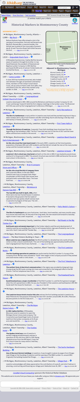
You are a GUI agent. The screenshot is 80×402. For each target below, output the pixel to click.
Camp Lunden (14, 76)
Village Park (62, 361)
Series (55, 11)
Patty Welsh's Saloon (66, 206)
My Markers (9, 7)
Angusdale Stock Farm (19, 57)
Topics (61, 11)
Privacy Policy (46, 388)
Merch (50, 7)
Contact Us (74, 388)
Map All (4, 21)
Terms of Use (57, 388)
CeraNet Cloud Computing (23, 373)
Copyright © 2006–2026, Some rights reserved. (25, 388)
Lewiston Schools (64, 151)
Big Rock (13, 37)
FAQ (35, 7)
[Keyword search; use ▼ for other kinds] (73, 7)
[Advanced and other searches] (76, 7)
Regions (68, 11)
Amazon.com (60, 376)
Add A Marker (20, 7)
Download (75, 23)
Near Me (39, 11)
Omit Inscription (30, 15)
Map (18, 50)
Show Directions (18, 15)
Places (75, 11)
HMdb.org (14, 3)
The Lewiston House (66, 288)
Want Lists (47, 11)
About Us (43, 7)
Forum (30, 7)
